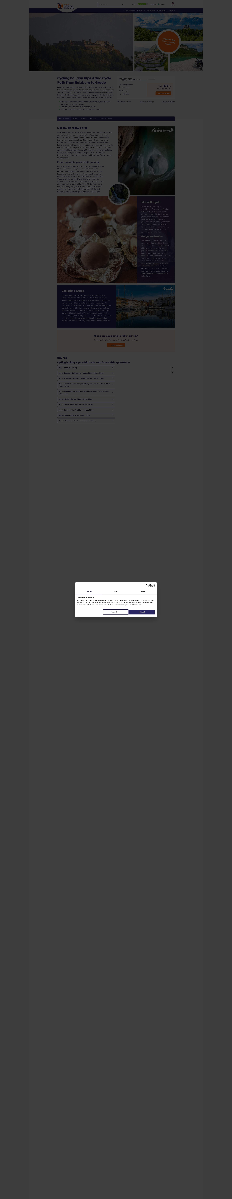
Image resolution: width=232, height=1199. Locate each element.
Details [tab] (116, 591)
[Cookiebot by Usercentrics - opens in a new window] (147, 585)
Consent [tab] (89, 591)
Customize (114, 612)
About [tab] (143, 591)
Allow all (142, 612)
